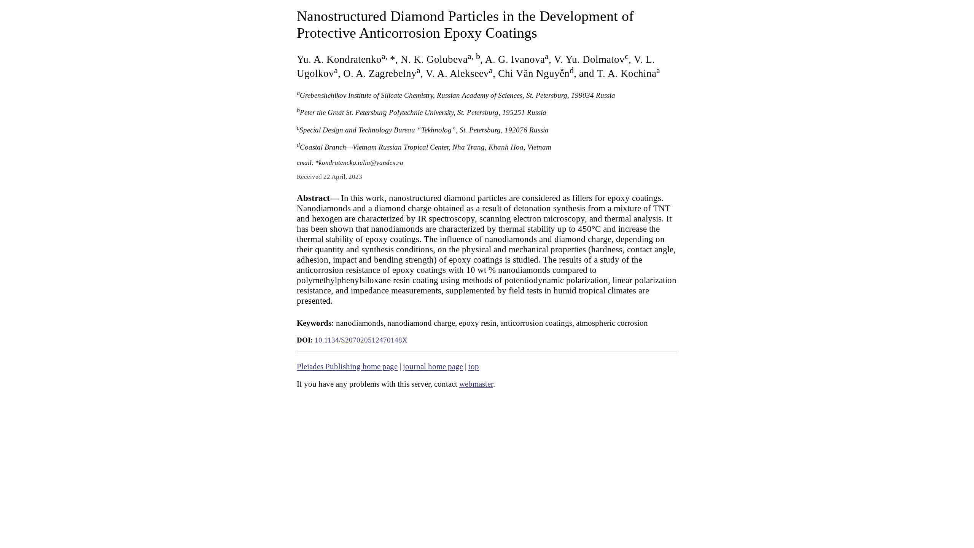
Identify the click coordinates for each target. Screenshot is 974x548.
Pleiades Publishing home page (347, 366)
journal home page (433, 366)
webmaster (476, 384)
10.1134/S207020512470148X (361, 340)
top (473, 366)
